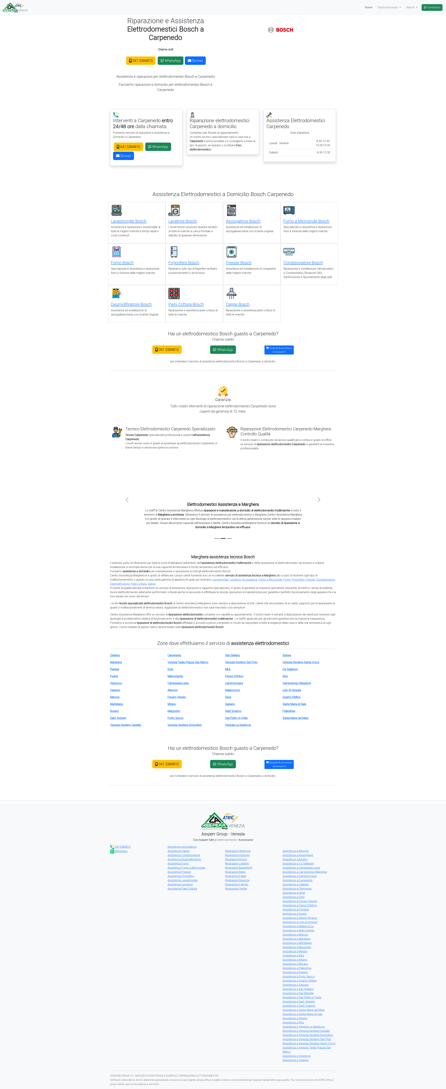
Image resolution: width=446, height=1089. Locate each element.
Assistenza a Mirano (295, 959)
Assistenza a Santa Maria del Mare (304, 1010)
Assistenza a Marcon (295, 934)
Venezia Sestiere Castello (125, 725)
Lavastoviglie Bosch (129, 221)
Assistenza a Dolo (294, 897)
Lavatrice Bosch (182, 221)
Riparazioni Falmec (236, 884)
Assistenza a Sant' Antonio (299, 1001)
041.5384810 (142, 61)
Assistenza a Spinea (295, 1018)
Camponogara (234, 683)
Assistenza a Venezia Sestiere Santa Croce (309, 1043)
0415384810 (122, 846)
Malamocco (232, 690)
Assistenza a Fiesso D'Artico (300, 905)
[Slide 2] (223, 538)
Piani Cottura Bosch (186, 304)
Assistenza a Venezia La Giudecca (304, 1026)
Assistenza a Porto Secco (299, 976)
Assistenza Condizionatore (184, 855)
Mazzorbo (174, 711)
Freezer (310, 579)
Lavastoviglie (220, 579)
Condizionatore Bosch (303, 262)
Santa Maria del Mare (296, 718)
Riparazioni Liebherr (237, 863)
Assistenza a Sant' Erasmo (299, 1005)
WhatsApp (172, 61)
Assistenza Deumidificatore (184, 859)
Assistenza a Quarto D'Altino (300, 980)
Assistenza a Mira (293, 955)
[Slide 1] (216, 538)
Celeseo (115, 690)
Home (368, 7)
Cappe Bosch (238, 304)
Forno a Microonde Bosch (306, 221)
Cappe (152, 583)
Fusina (114, 676)
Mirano (172, 704)
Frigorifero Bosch (183, 262)
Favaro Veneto (177, 697)
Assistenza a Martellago (297, 943)
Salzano (230, 704)
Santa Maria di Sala (294, 704)
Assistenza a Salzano (296, 985)
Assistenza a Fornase (296, 909)
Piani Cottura (138, 583)
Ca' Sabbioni (290, 669)
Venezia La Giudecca (238, 725)
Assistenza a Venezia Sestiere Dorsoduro (308, 1035)
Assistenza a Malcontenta (298, 930)
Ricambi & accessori (280, 350)
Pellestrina (289, 711)
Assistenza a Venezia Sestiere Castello (306, 1031)
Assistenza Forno (178, 863)
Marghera (116, 662)
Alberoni (173, 690)
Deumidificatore (120, 583)
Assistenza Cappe (179, 851)
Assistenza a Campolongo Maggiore (305, 872)
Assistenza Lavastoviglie (183, 880)
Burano (114, 711)
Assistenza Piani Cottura (182, 888)
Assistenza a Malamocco (298, 926)
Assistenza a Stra (293, 1022)
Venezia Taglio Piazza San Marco (188, 662)
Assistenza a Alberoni (296, 851)
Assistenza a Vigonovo (297, 1056)
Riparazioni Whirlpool (238, 851)
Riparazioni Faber (235, 876)
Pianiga (114, 669)
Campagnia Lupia (178, 683)
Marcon (115, 697)
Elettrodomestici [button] (388, 7)
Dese (228, 697)
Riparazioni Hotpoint (237, 855)
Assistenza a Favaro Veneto (300, 901)
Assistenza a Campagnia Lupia (301, 867)
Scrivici (197, 61)
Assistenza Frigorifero (181, 876)
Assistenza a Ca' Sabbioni (298, 863)
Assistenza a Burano (295, 859)
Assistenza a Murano (295, 964)
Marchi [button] (410, 7)
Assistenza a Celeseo (296, 884)
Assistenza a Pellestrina (297, 968)
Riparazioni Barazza (237, 880)
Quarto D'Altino (292, 697)
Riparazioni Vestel (236, 888)
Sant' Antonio (118, 718)
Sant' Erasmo (233, 711)
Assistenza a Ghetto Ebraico (300, 918)
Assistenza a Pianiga (295, 972)
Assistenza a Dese (294, 892)
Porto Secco (175, 718)
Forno (287, 579)
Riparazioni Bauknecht (238, 867)
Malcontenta (175, 676)
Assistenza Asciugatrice (182, 846)
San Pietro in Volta (236, 718)
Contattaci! (433, 7)
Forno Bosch (122, 262)
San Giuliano (232, 655)
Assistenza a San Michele (298, 993)
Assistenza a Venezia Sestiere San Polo (307, 1039)
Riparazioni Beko (235, 872)
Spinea (287, 655)
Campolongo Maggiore (297, 683)
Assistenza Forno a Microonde (186, 867)
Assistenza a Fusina (295, 913)
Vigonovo (116, 683)
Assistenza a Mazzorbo (297, 947)
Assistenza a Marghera (296, 938)
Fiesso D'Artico (234, 676)
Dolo (170, 669)
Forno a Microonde (270, 579)
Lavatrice (235, 579)
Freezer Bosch (239, 262)
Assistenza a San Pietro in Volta (302, 997)
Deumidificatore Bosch (131, 304)
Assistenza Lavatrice (180, 884)
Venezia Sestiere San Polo (241, 662)
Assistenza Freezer (179, 872)
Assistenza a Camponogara (300, 876)
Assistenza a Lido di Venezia (300, 922)
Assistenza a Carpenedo (297, 880)
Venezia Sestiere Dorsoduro (185, 725)
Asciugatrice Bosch (243, 221)
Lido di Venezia (292, 690)
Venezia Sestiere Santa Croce (301, 662)
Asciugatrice (249, 579)
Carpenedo (174, 655)
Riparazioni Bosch (236, 859)
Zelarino (115, 655)
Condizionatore (325, 579)
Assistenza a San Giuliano (298, 989)
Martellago (116, 704)
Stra (285, 676)
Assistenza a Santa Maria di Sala (302, 1014)
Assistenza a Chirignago (297, 888)
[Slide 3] (229, 538)
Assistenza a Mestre (295, 951)
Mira (227, 669)
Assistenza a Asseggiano (298, 855)
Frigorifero (298, 579)
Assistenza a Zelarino (296, 1060)
